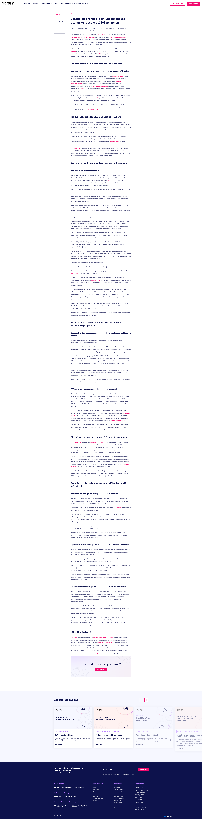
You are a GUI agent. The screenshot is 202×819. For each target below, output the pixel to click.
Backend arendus (118, 791)
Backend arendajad (119, 798)
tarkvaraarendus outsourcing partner (103, 637)
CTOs (100, 54)
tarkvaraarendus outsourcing (79, 37)
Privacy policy (70, 815)
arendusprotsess (95, 280)
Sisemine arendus (76, 442)
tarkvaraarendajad (76, 273)
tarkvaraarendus (100, 34)
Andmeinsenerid (118, 802)
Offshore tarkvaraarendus (100, 86)
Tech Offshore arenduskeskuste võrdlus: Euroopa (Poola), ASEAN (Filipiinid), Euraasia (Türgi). (141, 802)
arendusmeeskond (117, 76)
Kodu (94, 787)
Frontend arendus (118, 794)
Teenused (95, 791)
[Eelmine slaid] (141, 700)
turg (96, 192)
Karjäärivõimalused (98, 798)
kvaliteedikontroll (114, 141)
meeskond (84, 88)
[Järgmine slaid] (146, 700)
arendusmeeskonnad (77, 183)
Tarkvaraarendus (118, 789)
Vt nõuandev (117, 787)
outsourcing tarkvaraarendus (98, 442)
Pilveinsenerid (117, 800)
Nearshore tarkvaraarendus (118, 37)
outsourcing (92, 37)
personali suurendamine (105, 642)
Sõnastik (95, 800)
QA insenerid (117, 807)
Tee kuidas (95, 796)
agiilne (83, 645)
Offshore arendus (76, 148)
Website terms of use (80, 815)
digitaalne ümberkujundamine (104, 653)
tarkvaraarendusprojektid (118, 420)
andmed (118, 507)
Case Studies (96, 794)
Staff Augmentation (119, 796)
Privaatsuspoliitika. (107, 777)
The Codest (74, 637)
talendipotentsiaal (93, 98)
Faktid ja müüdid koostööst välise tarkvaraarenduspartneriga (141, 789)
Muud (115, 804)
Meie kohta (96, 789)
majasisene (87, 42)
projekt (109, 180)
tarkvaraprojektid (93, 109)
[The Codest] (8, 4)
